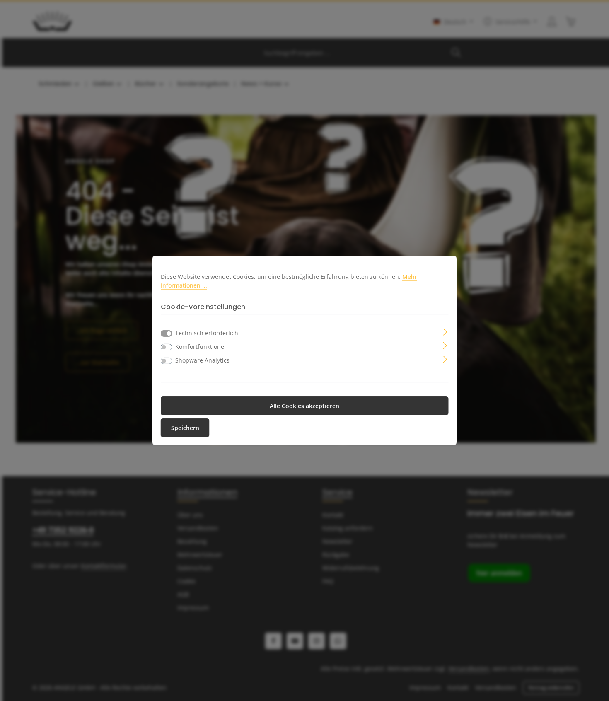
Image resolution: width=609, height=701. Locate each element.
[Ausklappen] (445, 331)
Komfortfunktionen (201, 346)
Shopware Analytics (202, 360)
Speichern (185, 428)
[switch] (166, 347)
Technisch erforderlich (206, 333)
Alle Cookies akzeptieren (304, 406)
